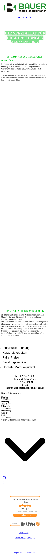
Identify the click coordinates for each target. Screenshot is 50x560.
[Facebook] (4, 482)
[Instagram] (4, 477)
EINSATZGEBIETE (25, 537)
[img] (25, 7)
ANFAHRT (25, 532)
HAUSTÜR (27, 18)
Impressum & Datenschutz (25, 552)
